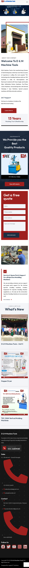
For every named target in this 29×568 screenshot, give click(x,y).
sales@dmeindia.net (10, 493)
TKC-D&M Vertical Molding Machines (11, 419)
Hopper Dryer (6, 381)
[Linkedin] (25, 547)
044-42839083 (7, 537)
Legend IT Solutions (13, 565)
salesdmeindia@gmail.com (12, 489)
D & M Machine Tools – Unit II (12, 344)
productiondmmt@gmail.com (12, 509)
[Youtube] (14, 547)
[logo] (8, 1)
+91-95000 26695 (8, 485)
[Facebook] (3, 547)
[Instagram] (20, 547)
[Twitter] (9, 547)
